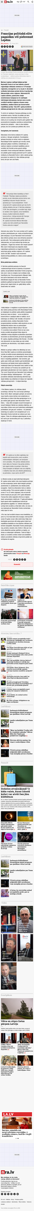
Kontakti (3, 1204)
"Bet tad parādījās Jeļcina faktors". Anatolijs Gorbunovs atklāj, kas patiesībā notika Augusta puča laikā (19, 661)
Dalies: (10, 559)
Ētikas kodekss (22, 1202)
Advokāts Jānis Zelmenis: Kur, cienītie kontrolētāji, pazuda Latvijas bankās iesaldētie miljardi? (19, 669)
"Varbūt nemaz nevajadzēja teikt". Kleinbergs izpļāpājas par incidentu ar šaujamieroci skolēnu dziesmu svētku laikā (19, 641)
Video (4, 903)
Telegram (19, 553)
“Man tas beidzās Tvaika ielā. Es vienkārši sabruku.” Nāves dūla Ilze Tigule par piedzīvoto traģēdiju (18, 297)
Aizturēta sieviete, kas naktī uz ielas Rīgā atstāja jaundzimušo (18, 677)
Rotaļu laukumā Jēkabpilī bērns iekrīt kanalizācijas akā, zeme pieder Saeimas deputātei (20, 654)
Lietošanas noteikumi (6, 1202)
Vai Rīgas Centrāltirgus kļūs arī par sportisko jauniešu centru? (19, 648)
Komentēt (17, 564)
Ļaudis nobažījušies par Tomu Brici (21, 721)
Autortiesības (15, 1202)
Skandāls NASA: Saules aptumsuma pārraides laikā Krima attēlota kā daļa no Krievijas (7, 826)
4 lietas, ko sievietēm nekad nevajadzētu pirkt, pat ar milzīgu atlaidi (21, 892)
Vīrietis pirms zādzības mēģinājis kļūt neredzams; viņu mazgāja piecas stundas (21, 752)
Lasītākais (5, 706)
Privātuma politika (19, 1199)
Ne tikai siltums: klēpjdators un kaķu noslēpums (18, 701)
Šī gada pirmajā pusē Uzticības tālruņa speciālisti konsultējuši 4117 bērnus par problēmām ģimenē (20, 683)
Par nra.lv (3, 1199)
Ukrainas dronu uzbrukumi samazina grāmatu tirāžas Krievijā (8, 846)
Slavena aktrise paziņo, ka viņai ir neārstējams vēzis (20, 741)
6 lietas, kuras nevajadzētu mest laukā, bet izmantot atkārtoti (18, 690)
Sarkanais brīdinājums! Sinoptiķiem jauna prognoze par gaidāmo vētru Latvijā (18, 301)
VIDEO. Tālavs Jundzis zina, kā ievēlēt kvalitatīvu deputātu (8, 1047)
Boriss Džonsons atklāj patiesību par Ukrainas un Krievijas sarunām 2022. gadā (24, 826)
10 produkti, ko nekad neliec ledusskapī (17, 695)
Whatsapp (26, 553)
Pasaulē (6, 30)
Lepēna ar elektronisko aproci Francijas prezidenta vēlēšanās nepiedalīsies (24, 603)
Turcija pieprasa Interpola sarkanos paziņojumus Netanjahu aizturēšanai (24, 847)
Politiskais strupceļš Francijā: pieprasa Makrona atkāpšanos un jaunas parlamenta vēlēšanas (25, 624)
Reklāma (8, 1199)
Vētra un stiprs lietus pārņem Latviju (13, 1022)
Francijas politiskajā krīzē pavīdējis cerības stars (8, 622)
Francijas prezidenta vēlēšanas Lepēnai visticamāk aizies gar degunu (8, 602)
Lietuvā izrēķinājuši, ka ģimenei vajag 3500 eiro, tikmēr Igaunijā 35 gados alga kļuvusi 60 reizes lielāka (8, 1071)
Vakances (29, 1202)
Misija (12, 1199)
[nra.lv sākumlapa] (8, 2)
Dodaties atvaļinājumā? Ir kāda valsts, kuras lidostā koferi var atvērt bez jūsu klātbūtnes (15, 792)
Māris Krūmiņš (4, 43)
